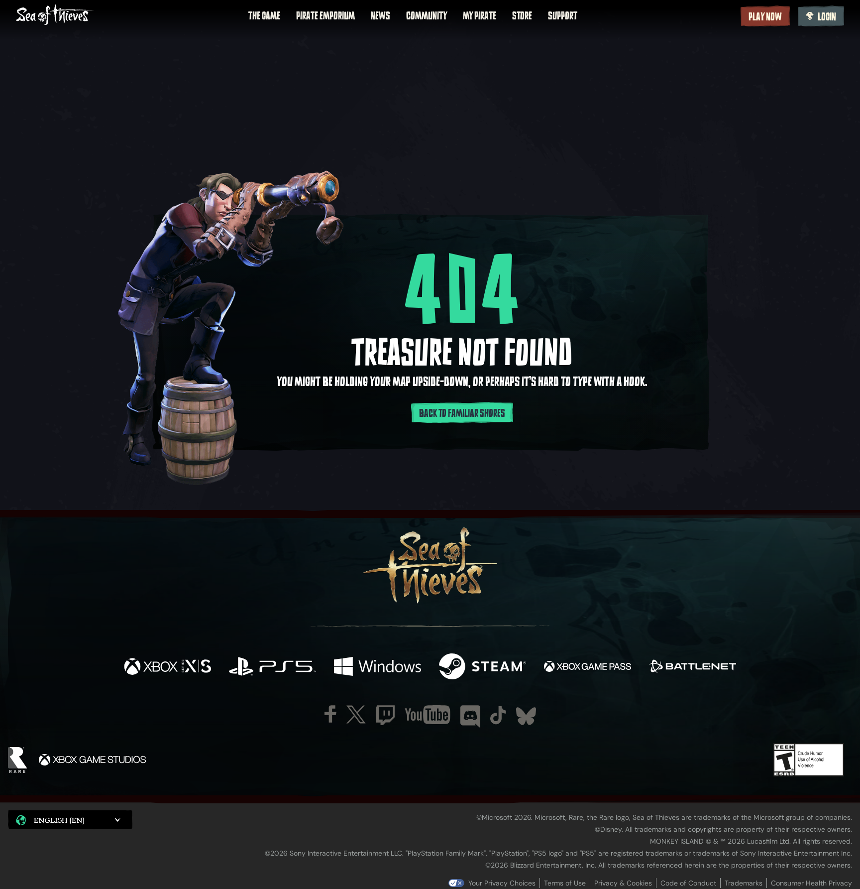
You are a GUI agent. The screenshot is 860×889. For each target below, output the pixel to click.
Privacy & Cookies (623, 883)
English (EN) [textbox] (59, 820)
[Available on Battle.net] (692, 667)
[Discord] (470, 716)
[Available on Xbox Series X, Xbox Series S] (167, 667)
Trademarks (743, 883)
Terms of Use (565, 883)
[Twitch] (385, 715)
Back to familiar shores (462, 413)
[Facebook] (330, 714)
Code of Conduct (688, 883)
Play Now (765, 16)
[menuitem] (264, 15)
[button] (70, 819)
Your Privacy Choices (502, 883)
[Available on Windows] (377, 667)
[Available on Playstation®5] (272, 667)
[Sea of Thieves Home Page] (55, 15)
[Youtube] (427, 714)
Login (827, 16)
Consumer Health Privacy (811, 883)
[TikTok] (498, 715)
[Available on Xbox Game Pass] (587, 667)
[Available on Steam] (482, 667)
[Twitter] (356, 714)
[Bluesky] (526, 716)
